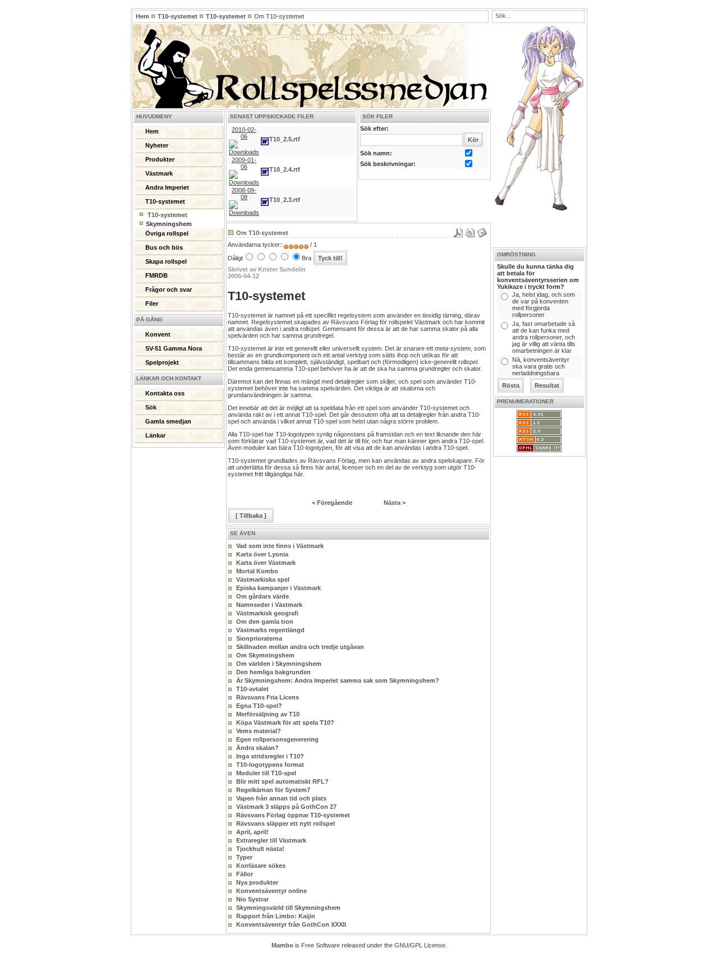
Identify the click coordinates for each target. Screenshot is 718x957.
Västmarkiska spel (262, 579)
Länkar (155, 435)
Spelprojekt (162, 362)
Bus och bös (164, 247)
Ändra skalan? (257, 747)
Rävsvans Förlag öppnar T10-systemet (293, 815)
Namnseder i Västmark (269, 604)
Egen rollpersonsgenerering (277, 739)
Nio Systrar (252, 899)
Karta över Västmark (266, 562)
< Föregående (332, 502)
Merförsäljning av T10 (268, 714)
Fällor (244, 874)
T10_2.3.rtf (284, 199)
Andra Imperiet (167, 187)
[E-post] (481, 230)
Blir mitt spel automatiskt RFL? (282, 781)
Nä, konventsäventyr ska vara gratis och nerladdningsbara (540, 366)
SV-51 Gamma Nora (173, 348)
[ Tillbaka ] (251, 515)
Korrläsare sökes (261, 865)
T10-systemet (177, 16)
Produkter (159, 159)
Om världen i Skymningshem (278, 663)
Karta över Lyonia (262, 554)
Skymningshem (169, 223)
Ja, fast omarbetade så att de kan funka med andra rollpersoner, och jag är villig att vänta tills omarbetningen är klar (544, 337)
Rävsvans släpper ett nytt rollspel (285, 823)
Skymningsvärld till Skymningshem (288, 907)
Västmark (159, 173)
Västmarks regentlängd (270, 630)
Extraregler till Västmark (271, 840)
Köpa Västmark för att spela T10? (285, 722)
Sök (151, 407)
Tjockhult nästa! (260, 848)
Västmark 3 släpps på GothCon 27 (286, 806)
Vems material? (258, 731)
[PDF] (458, 230)
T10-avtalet (252, 688)
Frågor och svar (168, 289)
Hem (142, 16)
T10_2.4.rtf (284, 169)
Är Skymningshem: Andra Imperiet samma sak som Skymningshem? (337, 680)
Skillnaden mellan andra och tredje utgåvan (300, 646)
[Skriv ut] (470, 230)
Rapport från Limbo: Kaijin (275, 916)
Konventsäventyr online (271, 890)
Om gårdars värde (262, 596)
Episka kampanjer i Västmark (278, 588)
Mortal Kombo (257, 571)
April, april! (252, 832)
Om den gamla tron (264, 621)
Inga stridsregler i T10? (270, 756)
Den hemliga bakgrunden (273, 672)
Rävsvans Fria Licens (267, 697)
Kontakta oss (165, 393)
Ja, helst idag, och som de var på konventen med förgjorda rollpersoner (543, 304)
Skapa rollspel (166, 261)
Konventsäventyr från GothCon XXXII (291, 924)
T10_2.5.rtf (284, 139)
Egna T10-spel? (259, 705)
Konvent (158, 334)
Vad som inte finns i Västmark (280, 545)
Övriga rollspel (166, 233)
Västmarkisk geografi (267, 613)
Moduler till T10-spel (266, 773)
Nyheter (156, 145)
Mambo (282, 945)
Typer (244, 857)
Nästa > (395, 502)
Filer (151, 303)
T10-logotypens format (270, 764)
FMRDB (156, 275)
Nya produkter (257, 882)
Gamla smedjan (168, 421)
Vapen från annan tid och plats (281, 798)
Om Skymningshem (265, 655)
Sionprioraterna (259, 638)
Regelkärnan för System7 (273, 789)
